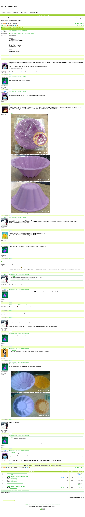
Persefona (79, 487)
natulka (62, 480)
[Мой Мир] (17, 25)
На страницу (77, 23)
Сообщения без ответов (4, 17)
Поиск (45, 15)
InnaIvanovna (79, 477)
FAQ (42, 15)
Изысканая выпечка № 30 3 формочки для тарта (15, 483)
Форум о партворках (9, 6)
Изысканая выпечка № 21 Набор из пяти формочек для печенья (17, 476)
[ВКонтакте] (13, 25)
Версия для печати (3, 25)
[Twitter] (15, 25)
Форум (8, 12)
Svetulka (21, 71)
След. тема (82, 25)
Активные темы (11, 17)
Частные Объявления (34, 12)
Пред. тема (78, 25)
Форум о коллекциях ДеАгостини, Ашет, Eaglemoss (9, 18)
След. (83, 23)
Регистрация (38, 15)
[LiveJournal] (19, 25)
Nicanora (62, 487)
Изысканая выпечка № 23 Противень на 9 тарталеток (16, 486)
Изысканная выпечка (25, 18)
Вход (48, 15)
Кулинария (19, 18)
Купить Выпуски (24, 12)
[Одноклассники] (16, 25)
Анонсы (3, 12)
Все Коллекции (15, 12)
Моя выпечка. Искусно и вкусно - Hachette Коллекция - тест (17, 473)
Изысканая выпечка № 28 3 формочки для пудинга (15, 479)
